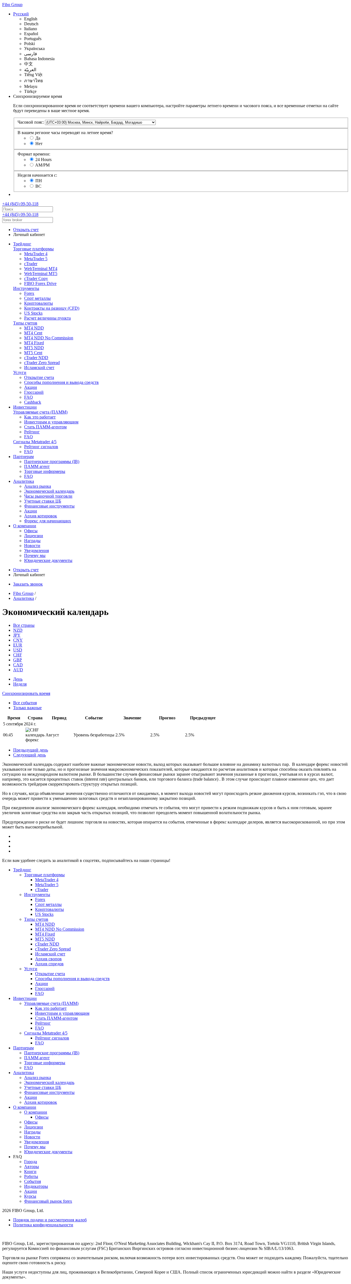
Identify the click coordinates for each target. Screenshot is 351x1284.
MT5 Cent (33, 352)
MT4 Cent (33, 333)
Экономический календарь (49, 491)
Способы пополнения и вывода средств (61, 382)
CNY (18, 640)
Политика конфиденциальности (43, 1224)
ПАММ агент (37, 466)
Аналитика (23, 481)
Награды (32, 540)
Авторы (31, 1166)
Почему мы (35, 555)
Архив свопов (48, 958)
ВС (38, 186)
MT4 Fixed (34, 342)
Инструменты (26, 288)
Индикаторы (36, 1186)
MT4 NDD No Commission (48, 337)
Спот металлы (37, 298)
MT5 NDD (34, 347)
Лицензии (33, 535)
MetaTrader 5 (35, 258)
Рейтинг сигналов (41, 446)
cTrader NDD (36, 357)
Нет (39, 143)
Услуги (19, 372)
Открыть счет (26, 229)
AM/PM (42, 165)
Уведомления (36, 550)
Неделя (20, 684)
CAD (18, 664)
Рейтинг (32, 431)
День (17, 679)
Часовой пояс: (31, 122)
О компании (24, 525)
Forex (29, 293)
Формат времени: (34, 154)
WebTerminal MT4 (40, 268)
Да (37, 138)
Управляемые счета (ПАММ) (40, 412)
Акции (30, 387)
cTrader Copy (36, 278)
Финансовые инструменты (49, 506)
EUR (17, 645)
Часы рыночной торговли (48, 496)
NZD (17, 630)
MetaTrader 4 (35, 253)
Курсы (30, 1196)
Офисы (31, 530)
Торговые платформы (33, 248)
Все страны (24, 625)
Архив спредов (49, 963)
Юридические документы (48, 560)
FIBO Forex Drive (40, 283)
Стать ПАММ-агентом (45, 427)
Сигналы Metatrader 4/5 (34, 441)
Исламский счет (39, 367)
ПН (38, 180)
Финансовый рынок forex (48, 1201)
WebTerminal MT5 (40, 273)
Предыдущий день (30, 750)
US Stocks (33, 313)
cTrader (30, 263)
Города (30, 1161)
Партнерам (23, 456)
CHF (17, 655)
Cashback (32, 402)
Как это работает (40, 417)
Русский (21, 14)
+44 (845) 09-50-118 (20, 203)
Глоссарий (34, 392)
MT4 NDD (34, 328)
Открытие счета (39, 377)
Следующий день (29, 755)
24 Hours (43, 159)
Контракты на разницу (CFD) (51, 308)
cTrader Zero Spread (42, 362)
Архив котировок (40, 516)
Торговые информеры (44, 471)
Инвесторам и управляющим (51, 422)
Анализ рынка (37, 486)
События (32, 1181)
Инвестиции (25, 407)
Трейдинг (22, 244)
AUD (18, 669)
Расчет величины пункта (47, 318)
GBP (17, 660)
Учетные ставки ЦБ (42, 501)
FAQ (28, 397)
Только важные (27, 707)
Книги (30, 1171)
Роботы (31, 1176)
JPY (17, 635)
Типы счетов (25, 323)
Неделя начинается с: (37, 175)
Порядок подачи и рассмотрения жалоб (50, 1220)
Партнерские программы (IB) (51, 461)
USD (17, 650)
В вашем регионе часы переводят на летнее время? (65, 132)
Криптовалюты (38, 303)
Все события (25, 702)
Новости (32, 545)
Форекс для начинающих (47, 520)
